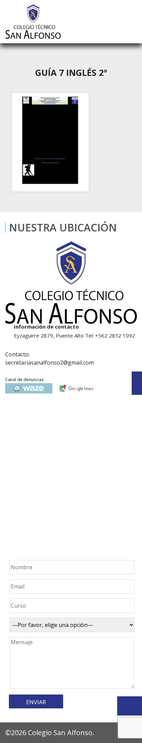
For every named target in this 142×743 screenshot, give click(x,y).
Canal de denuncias (24, 379)
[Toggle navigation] (132, 21)
